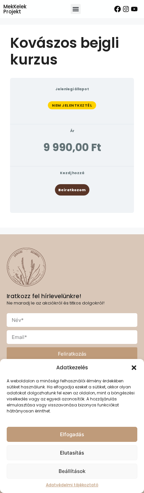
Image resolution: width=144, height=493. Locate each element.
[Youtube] (134, 9)
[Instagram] (126, 9)
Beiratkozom (72, 190)
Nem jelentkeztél (72, 105)
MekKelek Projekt (14, 9)
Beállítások (72, 471)
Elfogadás (72, 434)
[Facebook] (117, 9)
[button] (134, 367)
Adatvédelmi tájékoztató (72, 485)
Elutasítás (72, 453)
